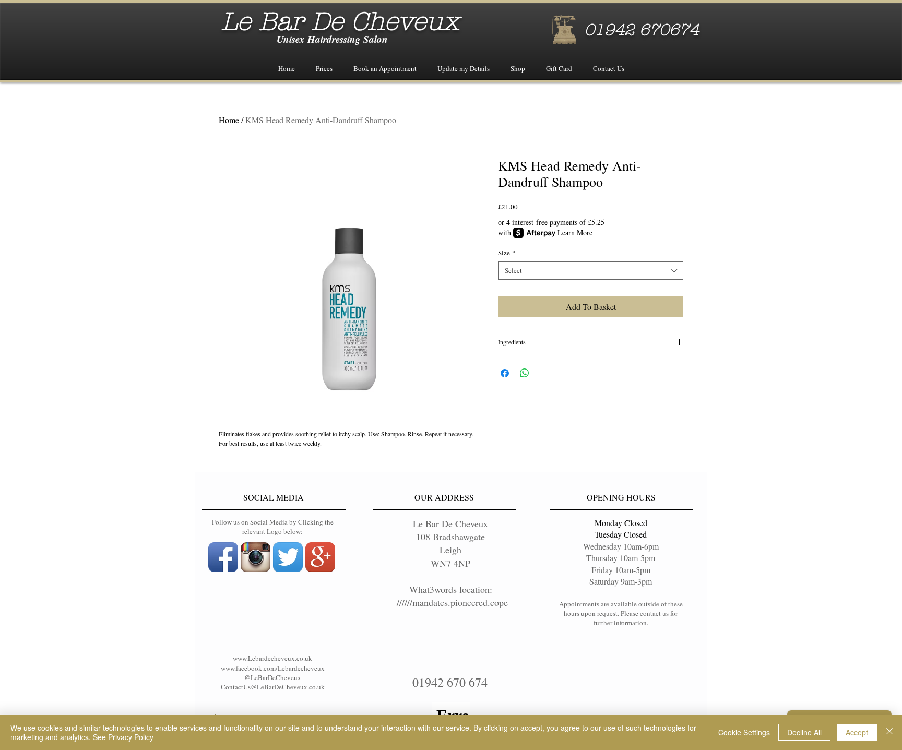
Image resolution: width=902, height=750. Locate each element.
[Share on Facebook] (505, 373)
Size (507, 252)
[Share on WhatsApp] (524, 373)
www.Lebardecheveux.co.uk (272, 658)
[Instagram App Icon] (255, 557)
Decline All (804, 732)
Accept (857, 732)
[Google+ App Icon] (320, 557)
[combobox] (590, 270)
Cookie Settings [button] (744, 732)
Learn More (574, 232)
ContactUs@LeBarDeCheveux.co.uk (273, 687)
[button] (324, 68)
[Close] (889, 732)
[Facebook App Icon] (223, 557)
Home (229, 119)
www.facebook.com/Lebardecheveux (273, 668)
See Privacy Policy (123, 737)
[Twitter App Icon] (288, 557)
